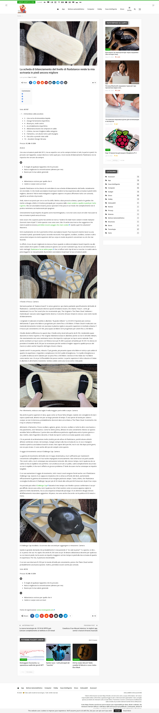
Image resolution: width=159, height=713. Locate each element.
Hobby (99, 9)
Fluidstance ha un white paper (42, 249)
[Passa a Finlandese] (45, 2)
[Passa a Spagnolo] (55, 2)
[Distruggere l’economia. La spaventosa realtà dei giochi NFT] (32, 652)
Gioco (122, 9)
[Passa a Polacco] (77, 2)
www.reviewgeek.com (45, 610)
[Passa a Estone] (73, 2)
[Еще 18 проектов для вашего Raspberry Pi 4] (122, 139)
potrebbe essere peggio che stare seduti (53, 225)
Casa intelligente (111, 9)
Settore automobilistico (76, 9)
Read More (127, 710)
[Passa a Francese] (62, 2)
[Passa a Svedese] (70, 2)
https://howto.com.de (109, 696)
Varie (110, 233)
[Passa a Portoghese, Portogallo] (66, 2)
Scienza (110, 214)
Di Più (129, 10)
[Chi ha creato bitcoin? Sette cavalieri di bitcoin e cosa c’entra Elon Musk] (85, 652)
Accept (117, 711)
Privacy (110, 210)
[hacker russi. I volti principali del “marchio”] (58, 652)
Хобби (108, 49)
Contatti (39, 2)
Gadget (110, 192)
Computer (90, 9)
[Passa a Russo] (80, 2)
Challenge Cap (42, 485)
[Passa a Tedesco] (48, 2)
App (63, 9)
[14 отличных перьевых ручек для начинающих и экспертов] (122, 106)
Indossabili (112, 203)
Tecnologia (112, 229)
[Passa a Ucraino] (59, 2)
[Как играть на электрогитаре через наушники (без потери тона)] (122, 39)
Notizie (110, 207)
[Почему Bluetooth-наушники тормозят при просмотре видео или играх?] (122, 72)
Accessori (111, 177)
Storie (110, 225)
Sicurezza (111, 222)
